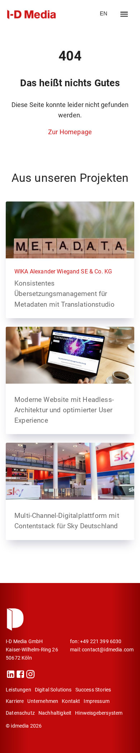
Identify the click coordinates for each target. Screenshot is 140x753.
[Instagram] (30, 676)
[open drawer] (124, 14)
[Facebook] (20, 676)
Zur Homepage (70, 132)
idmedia (20, 726)
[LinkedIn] (10, 676)
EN (103, 13)
